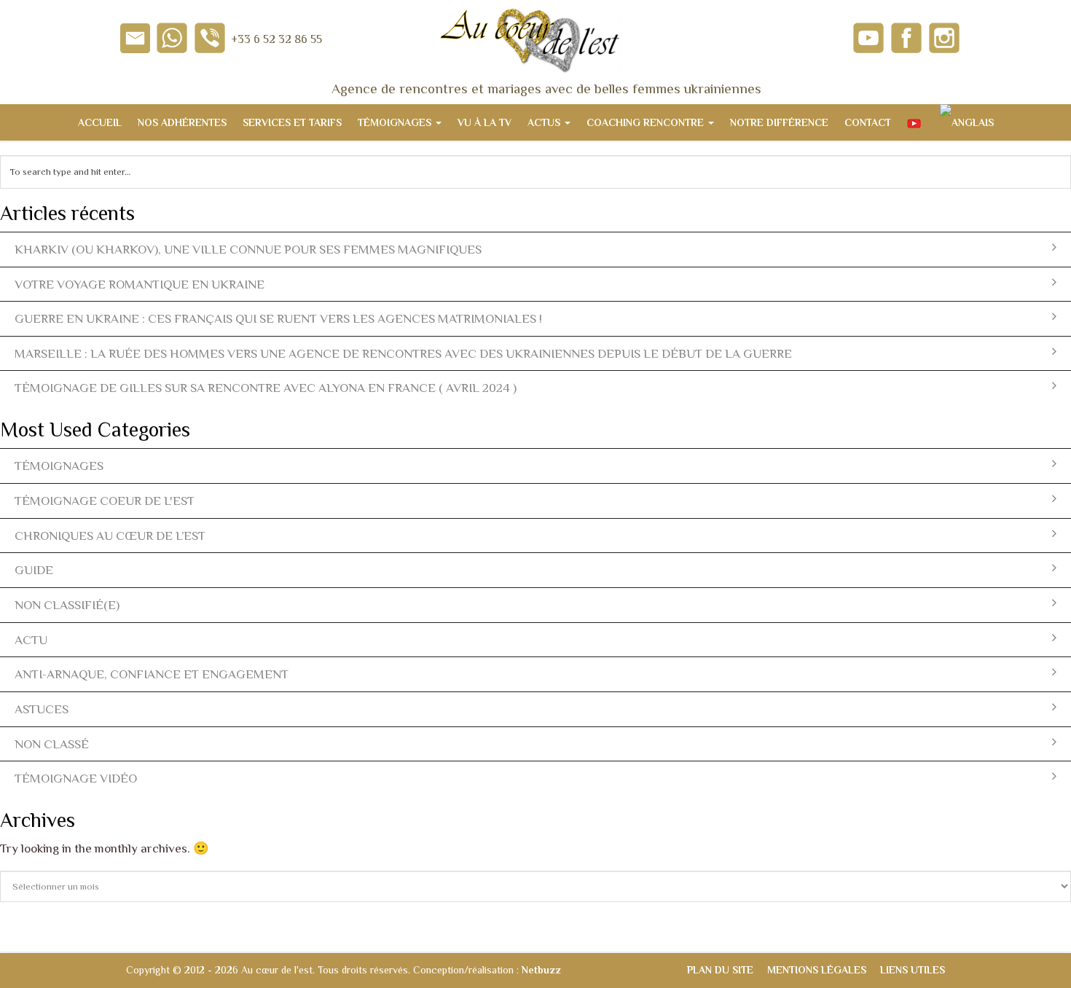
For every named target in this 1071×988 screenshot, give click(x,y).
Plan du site (720, 970)
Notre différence (779, 122)
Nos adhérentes (182, 122)
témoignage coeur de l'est (105, 500)
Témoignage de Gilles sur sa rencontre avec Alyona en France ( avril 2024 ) (266, 387)
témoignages (59, 465)
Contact (867, 122)
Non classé (52, 744)
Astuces (41, 709)
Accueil (100, 122)
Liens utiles (912, 970)
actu (31, 639)
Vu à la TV (484, 122)
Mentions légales (816, 970)
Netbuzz (541, 970)
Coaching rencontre (646, 122)
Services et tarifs (292, 122)
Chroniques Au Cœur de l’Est (110, 535)
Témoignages (396, 122)
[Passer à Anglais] (965, 122)
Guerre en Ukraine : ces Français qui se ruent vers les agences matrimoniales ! (278, 318)
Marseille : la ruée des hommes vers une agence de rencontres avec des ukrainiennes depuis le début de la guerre (403, 353)
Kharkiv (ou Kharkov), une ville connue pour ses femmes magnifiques (248, 249)
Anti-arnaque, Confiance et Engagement (152, 674)
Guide (34, 569)
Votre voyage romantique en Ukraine (139, 284)
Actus (545, 122)
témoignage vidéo (76, 778)
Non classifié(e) (67, 604)
